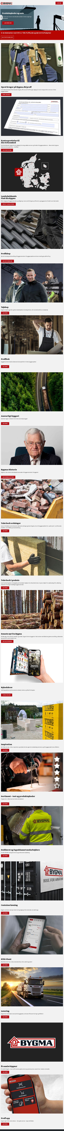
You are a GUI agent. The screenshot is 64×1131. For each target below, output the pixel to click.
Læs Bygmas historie (8, 477)
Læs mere (5, 313)
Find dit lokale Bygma (8, 204)
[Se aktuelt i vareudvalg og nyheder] (32, 773)
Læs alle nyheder (7, 641)
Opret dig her (6, 94)
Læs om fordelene (7, 261)
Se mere (6, 22)
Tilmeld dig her (7, 695)
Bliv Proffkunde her (7, 37)
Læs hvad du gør (7, 150)
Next (62, 17)
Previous (1, 17)
